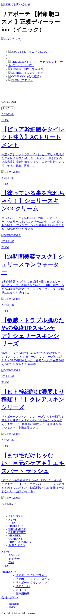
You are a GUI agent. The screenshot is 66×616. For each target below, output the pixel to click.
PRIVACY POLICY (20, 541)
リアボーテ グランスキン (31, 582)
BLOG (12, 522)
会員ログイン (16, 545)
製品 (11, 562)
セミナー (14, 558)
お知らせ (14, 554)
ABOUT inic (15, 516)
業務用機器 (22, 593)
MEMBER (14, 535)
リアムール (22, 586)
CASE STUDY (17, 532)
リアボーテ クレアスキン (31, 575)
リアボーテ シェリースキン (32, 578)
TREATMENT (17, 529)
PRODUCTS (16, 525)
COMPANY (15, 538)
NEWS (12, 519)
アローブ (21, 589)
